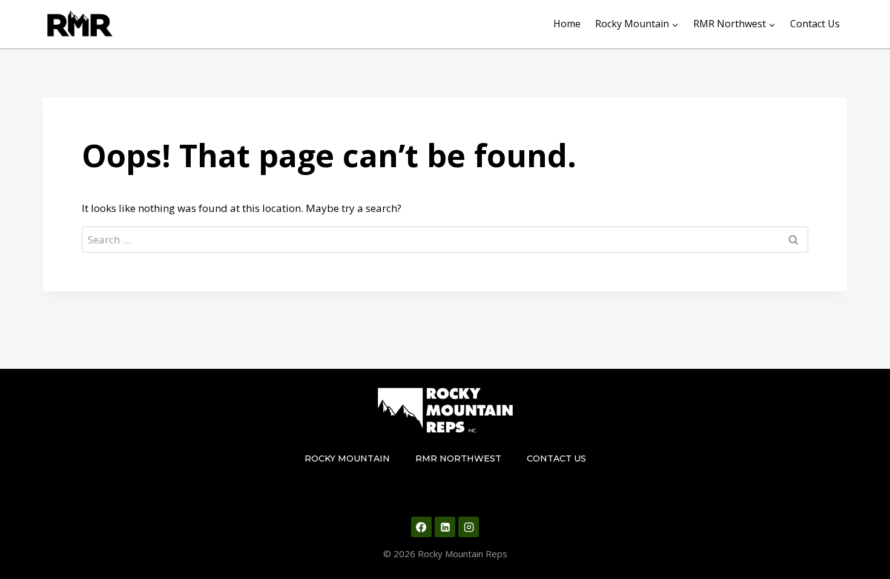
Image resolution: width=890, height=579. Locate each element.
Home (567, 23)
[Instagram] (468, 527)
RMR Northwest (458, 458)
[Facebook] (421, 527)
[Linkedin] (445, 527)
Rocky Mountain (347, 458)
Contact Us (815, 23)
